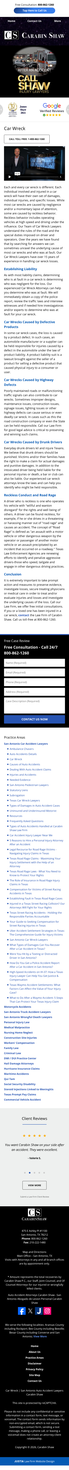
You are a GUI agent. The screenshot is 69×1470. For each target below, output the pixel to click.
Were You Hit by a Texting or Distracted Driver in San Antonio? (33, 956)
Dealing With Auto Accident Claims (30, 769)
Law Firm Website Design (34, 1461)
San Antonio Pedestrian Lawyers (29, 785)
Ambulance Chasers (22, 749)
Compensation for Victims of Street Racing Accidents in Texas (35, 891)
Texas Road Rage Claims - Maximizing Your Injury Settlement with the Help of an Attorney (35, 862)
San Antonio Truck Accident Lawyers (27, 1012)
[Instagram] (47, 1311)
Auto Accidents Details (23, 754)
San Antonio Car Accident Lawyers (26, 743)
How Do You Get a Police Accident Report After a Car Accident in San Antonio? (35, 965)
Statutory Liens (19, 790)
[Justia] (39, 1311)
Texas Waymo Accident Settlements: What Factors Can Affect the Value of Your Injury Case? (35, 988)
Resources (16, 816)
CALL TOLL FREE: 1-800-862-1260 (27, 139)
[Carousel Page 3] (34, 1172)
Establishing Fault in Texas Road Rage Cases (36, 898)
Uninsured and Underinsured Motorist (33, 811)
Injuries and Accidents (23, 774)
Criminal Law (12, 1053)
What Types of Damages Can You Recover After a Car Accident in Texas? (35, 947)
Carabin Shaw (45, 1447)
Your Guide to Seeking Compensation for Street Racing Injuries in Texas (34, 923)
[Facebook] (22, 1311)
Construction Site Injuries (20, 1037)
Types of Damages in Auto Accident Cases (35, 805)
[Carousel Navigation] (34, 1172)
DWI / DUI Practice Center (20, 1058)
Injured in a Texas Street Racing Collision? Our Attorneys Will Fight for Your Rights (37, 905)
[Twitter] (30, 1311)
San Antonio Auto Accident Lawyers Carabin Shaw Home (34, 35)
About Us (34, 1352)
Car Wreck (16, 759)
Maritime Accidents (16, 1074)
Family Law (11, 1048)
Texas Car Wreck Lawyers (25, 800)
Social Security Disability (19, 1084)
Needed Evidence (20, 780)
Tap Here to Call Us (35, 10)
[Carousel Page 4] (39, 1172)
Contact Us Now (35, 719)
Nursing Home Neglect (18, 1032)
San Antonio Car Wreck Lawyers (29, 939)
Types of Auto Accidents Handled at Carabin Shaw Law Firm (36, 828)
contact (23, 615)
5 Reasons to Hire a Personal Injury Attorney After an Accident (36, 842)
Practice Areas (14, 737)
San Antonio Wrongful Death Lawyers (28, 1017)
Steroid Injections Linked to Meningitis (28, 1089)
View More (34, 1185)
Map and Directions (34, 1252)
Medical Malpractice (17, 1027)
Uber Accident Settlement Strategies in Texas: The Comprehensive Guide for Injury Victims (37, 932)
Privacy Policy (34, 1369)
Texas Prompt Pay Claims (20, 1094)
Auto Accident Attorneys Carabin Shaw (31, 1295)
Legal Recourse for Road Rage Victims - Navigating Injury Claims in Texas (33, 851)
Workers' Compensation (19, 1043)
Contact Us (34, 21)
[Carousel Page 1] (24, 1172)
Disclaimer (34, 1363)
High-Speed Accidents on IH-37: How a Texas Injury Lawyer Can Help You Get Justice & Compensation (36, 975)
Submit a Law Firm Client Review (34, 1196)
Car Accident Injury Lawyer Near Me (31, 835)
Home (11, 21)
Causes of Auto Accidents (25, 764)
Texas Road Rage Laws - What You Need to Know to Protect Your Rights (35, 873)
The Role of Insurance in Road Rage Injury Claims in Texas (35, 882)
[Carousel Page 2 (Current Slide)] (29, 1172)
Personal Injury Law (17, 1022)
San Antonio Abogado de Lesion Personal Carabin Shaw (34, 1298)
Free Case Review (17, 641)
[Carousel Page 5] (44, 1172)
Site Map (34, 1375)
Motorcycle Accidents (17, 1007)
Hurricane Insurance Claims (22, 1068)
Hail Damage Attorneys (19, 1063)
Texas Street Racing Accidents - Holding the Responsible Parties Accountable (36, 914)
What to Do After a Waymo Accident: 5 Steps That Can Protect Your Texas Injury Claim (36, 999)
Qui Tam (9, 1079)
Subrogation (17, 795)
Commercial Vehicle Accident (22, 1099)
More (57, 21)
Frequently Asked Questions (26, 821)
